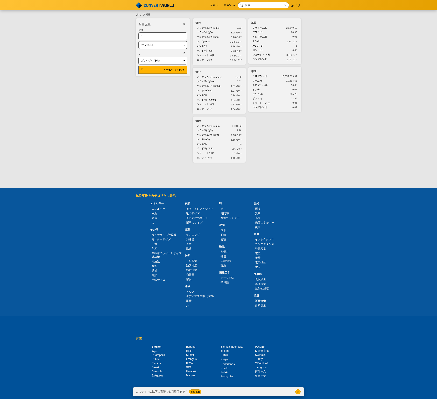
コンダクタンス (264, 244)
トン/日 (256, 41)
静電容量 (260, 248)
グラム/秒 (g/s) (205, 32)
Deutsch (157, 371)
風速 (189, 248)
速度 (189, 244)
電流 (257, 267)
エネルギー (158, 208)
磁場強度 (226, 260)
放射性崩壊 (262, 288)
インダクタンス (264, 239)
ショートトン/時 (205, 153)
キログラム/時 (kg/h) (208, 134)
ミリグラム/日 (259, 27)
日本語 (225, 355)
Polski (224, 372)
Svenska (260, 354)
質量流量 (260, 300)
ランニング (193, 234)
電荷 (257, 257)
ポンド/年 (257, 98)
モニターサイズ (161, 239)
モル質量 (191, 260)
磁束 (223, 265)
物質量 (190, 274)
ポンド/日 (257, 50)
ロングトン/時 (204, 157)
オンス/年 (257, 94)
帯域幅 (225, 282)
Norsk (224, 368)
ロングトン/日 (259, 59)
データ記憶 (227, 277)
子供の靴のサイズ (197, 217)
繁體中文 (260, 376)
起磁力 (225, 251)
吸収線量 (260, 279)
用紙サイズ (158, 279)
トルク (190, 291)
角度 (154, 248)
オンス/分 (202, 95)
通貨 (154, 270)
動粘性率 (191, 270)
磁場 (223, 256)
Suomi (190, 354)
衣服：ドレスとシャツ (199, 208)
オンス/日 (257, 45)
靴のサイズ (193, 213)
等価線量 (260, 283)
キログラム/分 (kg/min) (209, 85)
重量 (189, 300)
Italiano (225, 350)
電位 (257, 253)
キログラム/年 (259, 85)
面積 (223, 234)
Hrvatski (191, 371)
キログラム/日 (259, 36)
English (195, 391)
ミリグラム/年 (259, 76)
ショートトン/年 (261, 102)
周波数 (156, 261)
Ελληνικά (157, 375)
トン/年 (256, 89)
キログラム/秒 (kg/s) (208, 36)
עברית (189, 363)
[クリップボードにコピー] (142, 70)
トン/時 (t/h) (203, 139)
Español (191, 346)
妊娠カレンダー (230, 217)
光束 (257, 213)
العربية (155, 351)
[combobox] (263, 5)
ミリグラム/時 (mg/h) (208, 126)
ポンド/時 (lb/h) (205, 148)
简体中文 (260, 371)
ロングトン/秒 (204, 60)
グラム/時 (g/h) (205, 130)
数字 (154, 266)
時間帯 (225, 213)
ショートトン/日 (261, 54)
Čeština (156, 363)
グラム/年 (257, 80)
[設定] (184, 24)
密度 (189, 279)
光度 (257, 217)
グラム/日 (257, 32)
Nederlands (228, 364)
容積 (223, 239)
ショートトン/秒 (205, 55)
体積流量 (260, 305)
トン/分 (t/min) (204, 90)
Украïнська (262, 363)
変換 (140, 30)
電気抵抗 (260, 262)
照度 (257, 227)
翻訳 (154, 275)
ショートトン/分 (205, 104)
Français (191, 359)
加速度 (190, 239)
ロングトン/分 (204, 108)
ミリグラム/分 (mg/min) (209, 77)
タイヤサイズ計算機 (164, 234)
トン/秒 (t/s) (203, 41)
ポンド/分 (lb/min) (206, 99)
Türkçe (259, 359)
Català (156, 359)
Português (227, 376)
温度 (154, 213)
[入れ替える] (184, 53)
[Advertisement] (218, 175)
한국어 (225, 359)
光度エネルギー (264, 222)
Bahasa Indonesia (232, 346)
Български (158, 355)
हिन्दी (188, 367)
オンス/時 (202, 144)
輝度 (257, 208)
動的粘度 (191, 265)
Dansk (155, 367)
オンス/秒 (202, 46)
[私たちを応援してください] (298, 5)
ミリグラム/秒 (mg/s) (208, 27)
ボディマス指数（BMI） (200, 296)
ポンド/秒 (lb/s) (205, 50)
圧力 (154, 244)
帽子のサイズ (194, 222)
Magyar (190, 375)
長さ (223, 230)
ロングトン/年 (259, 107)
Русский (260, 346)
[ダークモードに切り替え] (292, 5)
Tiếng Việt (261, 367)
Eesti (189, 350)
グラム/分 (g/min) (206, 81)
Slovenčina (262, 350)
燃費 (154, 217)
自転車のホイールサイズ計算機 (167, 255)
